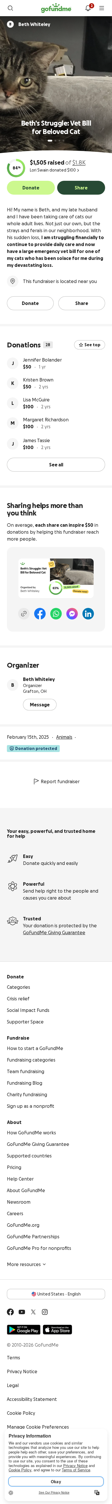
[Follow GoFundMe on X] (33, 1312)
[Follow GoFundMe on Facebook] (10, 1312)
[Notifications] (88, 8)
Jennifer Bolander (42, 359)
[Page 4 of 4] (63, 141)
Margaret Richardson (46, 419)
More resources (24, 1264)
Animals (64, 737)
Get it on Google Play (23, 1329)
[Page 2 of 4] (55, 141)
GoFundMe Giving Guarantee (54, 932)
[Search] (10, 8)
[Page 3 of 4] (59, 141)
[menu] (101, 8)
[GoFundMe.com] (56, 8)
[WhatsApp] (56, 613)
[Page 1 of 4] (50, 141)
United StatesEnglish (59, 1294)
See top (92, 345)
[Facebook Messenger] (72, 613)
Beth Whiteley (39, 679)
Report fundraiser (60, 781)
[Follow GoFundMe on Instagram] (45, 1312)
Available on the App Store (57, 1329)
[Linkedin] (88, 613)
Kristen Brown (38, 379)
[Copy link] (24, 613)
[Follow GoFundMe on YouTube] (22, 1312)
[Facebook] (40, 613)
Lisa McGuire (36, 399)
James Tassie (36, 440)
